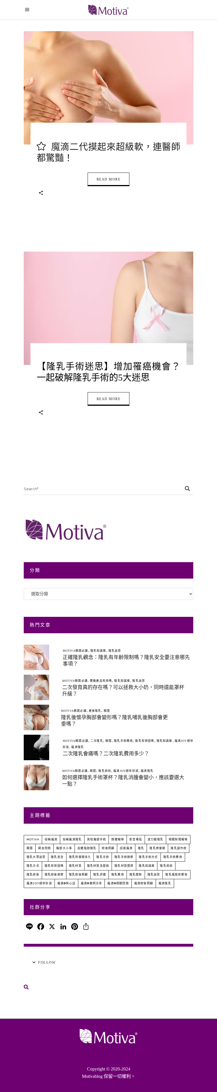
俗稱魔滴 (51, 839)
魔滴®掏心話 (66, 883)
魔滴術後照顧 (143, 883)
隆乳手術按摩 (123, 857)
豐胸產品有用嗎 (101, 680)
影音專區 (135, 839)
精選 (107, 710)
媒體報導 (117, 839)
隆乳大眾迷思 (36, 857)
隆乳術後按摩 (54, 874)
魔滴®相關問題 (118, 883)
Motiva (33, 839)
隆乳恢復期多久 (80, 857)
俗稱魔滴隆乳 (72, 839)
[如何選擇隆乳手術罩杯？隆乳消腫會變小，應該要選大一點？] (36, 777)
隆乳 (141, 848)
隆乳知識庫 (98, 650)
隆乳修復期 (157, 848)
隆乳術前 (104, 770)
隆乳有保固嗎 (144, 740)
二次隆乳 (96, 740)
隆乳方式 (33, 866)
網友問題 (44, 848)
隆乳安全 (57, 857)
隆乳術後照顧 (78, 874)
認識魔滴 (126, 848)
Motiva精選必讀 (75, 650)
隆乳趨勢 (135, 874)
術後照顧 (108, 848)
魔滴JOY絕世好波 (125, 770)
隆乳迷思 (114, 650)
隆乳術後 (33, 874)
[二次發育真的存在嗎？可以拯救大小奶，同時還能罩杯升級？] (36, 687)
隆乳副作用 (178, 848)
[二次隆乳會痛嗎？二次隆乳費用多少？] (36, 747)
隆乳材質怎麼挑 (98, 866)
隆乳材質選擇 (123, 866)
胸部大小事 (64, 848)
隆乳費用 (117, 874)
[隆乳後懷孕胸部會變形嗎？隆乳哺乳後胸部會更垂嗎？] (36, 717)
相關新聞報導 (178, 839)
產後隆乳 (95, 710)
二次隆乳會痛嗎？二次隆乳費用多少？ (106, 754)
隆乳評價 (99, 874)
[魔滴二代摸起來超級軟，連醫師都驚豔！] (108, 88)
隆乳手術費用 (123, 740)
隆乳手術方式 (148, 857)
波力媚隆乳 (155, 839)
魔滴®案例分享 (91, 883)
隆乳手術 (102, 857)
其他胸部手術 (96, 839)
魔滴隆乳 (77, 747)
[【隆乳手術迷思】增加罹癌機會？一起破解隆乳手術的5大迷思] (108, 308)
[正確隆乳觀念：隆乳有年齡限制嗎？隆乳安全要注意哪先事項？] (36, 657)
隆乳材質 (75, 866)
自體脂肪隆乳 (86, 848)
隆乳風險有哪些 (176, 874)
